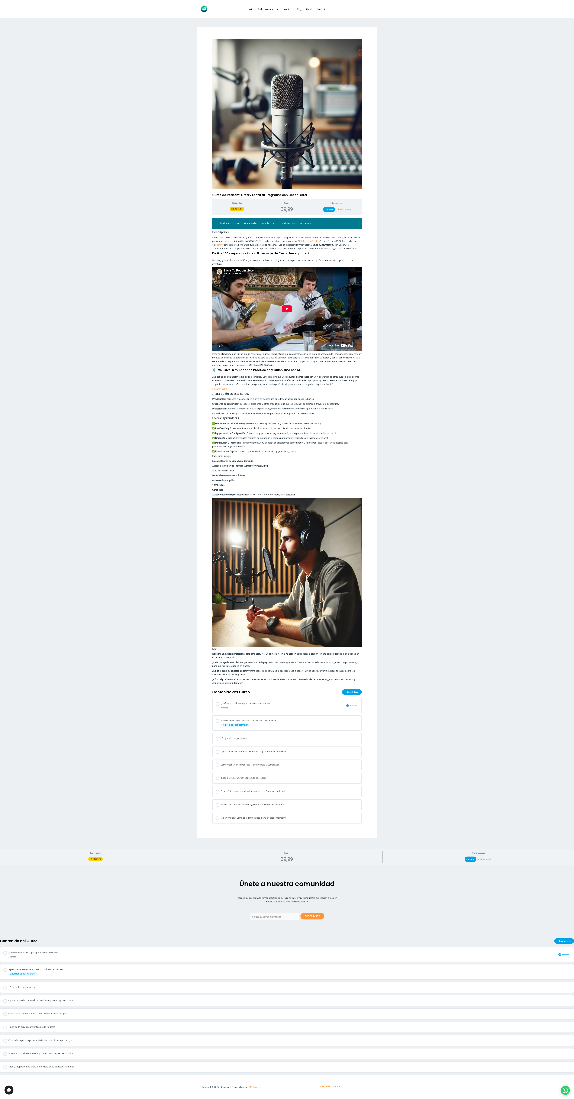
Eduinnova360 (219, 388)
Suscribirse (312, 916)
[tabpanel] (287, 451)
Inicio (250, 9)
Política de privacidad (330, 1086)
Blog (299, 9)
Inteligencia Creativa (309, 240)
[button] (276, 9)
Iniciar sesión (344, 209)
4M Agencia (254, 1087)
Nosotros (288, 9)
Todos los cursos (266, 9)
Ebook (309, 9)
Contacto (321, 9)
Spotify (219, 244)
